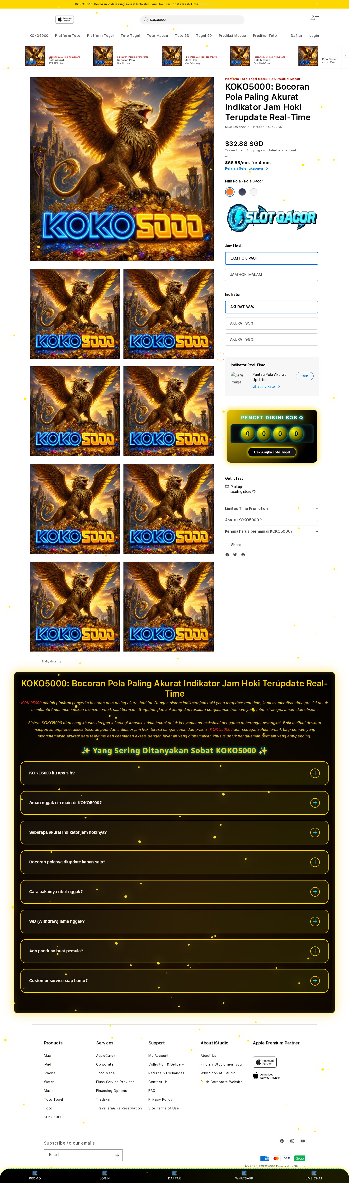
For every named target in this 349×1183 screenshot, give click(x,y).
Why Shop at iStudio (218, 1073)
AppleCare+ (106, 1055)
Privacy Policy (160, 1099)
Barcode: (258, 127)
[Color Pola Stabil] (253, 192)
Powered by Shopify (290, 1166)
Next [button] (317, 4)
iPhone (50, 1073)
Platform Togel (100, 35)
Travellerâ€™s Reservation (119, 1108)
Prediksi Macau (232, 35)
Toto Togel (130, 35)
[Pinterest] (244, 555)
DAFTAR (174, 1178)
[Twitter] (236, 555)
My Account (158, 1055)
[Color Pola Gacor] (230, 192)
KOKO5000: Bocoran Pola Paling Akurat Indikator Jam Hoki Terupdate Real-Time (147, 4)
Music (49, 1091)
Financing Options (111, 1091)
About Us (208, 1055)
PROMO (35, 1178)
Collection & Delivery (166, 1064)
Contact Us (158, 1082)
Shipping (253, 150)
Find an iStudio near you (221, 1064)
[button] (39, 36)
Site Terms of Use (163, 1108)
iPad (47, 1064)
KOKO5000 (39, 35)
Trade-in (103, 1099)
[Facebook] (228, 555)
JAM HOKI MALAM (246, 274)
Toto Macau (157, 35)
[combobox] (192, 19)
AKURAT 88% (242, 307)
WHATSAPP (244, 1178)
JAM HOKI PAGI (243, 258)
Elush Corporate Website (222, 1082)
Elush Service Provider (115, 1082)
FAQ (152, 1091)
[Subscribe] (117, 1155)
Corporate (104, 1064)
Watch (49, 1082)
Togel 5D (204, 35)
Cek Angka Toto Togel (272, 452)
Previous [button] (32, 4)
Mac (47, 1055)
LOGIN (105, 1178)
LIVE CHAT (314, 1178)
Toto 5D (182, 35)
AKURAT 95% (242, 323)
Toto (48, 1108)
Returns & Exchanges (166, 1073)
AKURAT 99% (242, 339)
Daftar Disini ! (209, 4)
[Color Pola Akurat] (242, 192)
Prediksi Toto (265, 35)
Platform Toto (67, 35)
